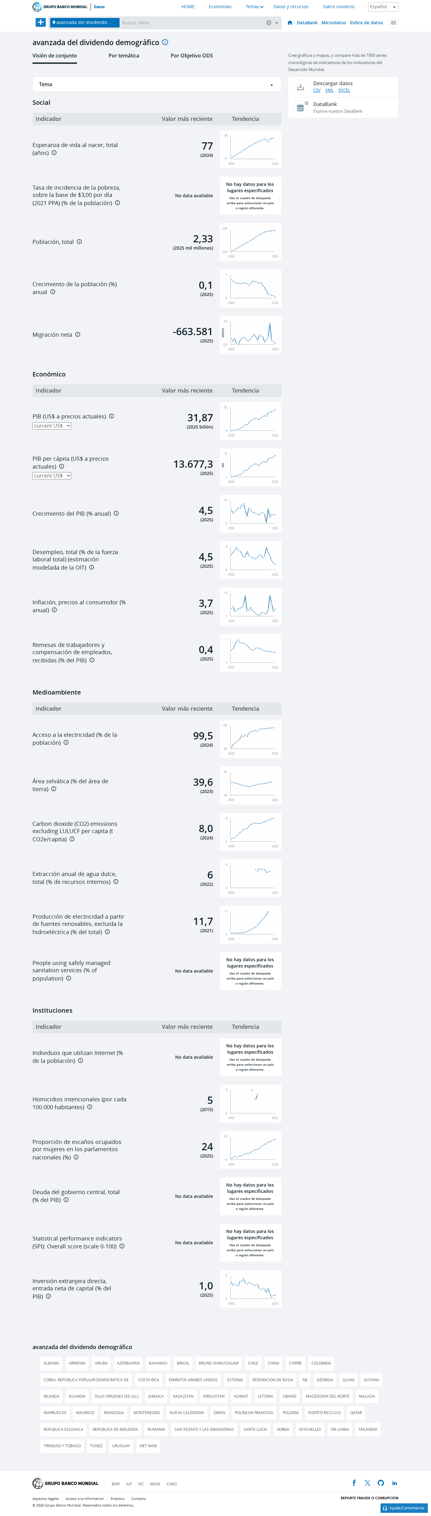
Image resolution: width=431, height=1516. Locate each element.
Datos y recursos (291, 6)
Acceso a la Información (85, 1499)
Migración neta (52, 334)
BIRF (116, 1484)
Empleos (118, 1499)
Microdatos (334, 23)
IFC (141, 1484)
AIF (129, 1484)
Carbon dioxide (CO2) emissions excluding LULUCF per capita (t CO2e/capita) (74, 831)
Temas (252, 6)
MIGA (155, 1484)
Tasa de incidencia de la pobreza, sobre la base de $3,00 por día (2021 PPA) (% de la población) (76, 195)
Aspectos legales (45, 1499)
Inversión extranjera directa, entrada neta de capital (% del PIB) (71, 1289)
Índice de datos (366, 23)
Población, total (53, 242)
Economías (220, 6)
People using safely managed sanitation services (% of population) (71, 971)
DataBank (307, 23)
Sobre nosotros (339, 6)
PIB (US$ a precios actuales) (69, 416)
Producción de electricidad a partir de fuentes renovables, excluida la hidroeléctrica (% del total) (78, 924)
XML (329, 90)
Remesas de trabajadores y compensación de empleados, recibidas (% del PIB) (72, 653)
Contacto (138, 1499)
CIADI (172, 1484)
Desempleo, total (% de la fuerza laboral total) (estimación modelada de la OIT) (75, 560)
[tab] (54, 57)
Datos (99, 7)
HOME (188, 6)
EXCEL (344, 90)
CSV (317, 90)
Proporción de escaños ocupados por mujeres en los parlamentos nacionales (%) (76, 1150)
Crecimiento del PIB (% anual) (71, 513)
